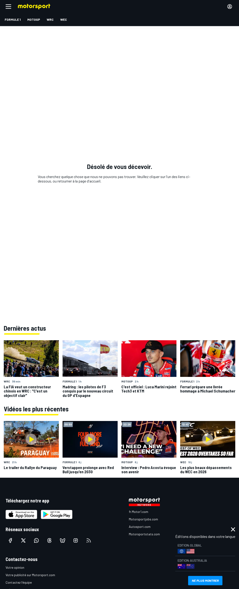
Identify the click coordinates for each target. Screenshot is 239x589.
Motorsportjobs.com (143, 519)
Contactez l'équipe (19, 582)
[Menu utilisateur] (229, 6)
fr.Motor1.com (138, 512)
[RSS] (88, 540)
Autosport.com (140, 527)
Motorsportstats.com (144, 534)
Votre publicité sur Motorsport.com (30, 575)
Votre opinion (15, 567)
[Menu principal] (8, 6)
